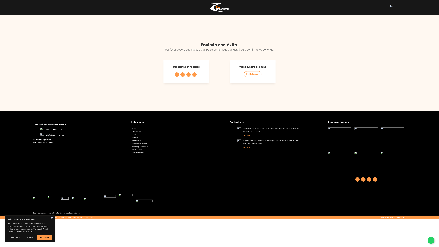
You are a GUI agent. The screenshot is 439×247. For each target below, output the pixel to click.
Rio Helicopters (252, 74)
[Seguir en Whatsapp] (431, 240)
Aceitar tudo (44, 237)
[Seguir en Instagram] (194, 74)
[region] (30, 229)
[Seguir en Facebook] (177, 74)
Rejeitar (30, 237)
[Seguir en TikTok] (182, 74)
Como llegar (246, 135)
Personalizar (15, 237)
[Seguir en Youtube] (188, 74)
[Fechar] (52, 217)
